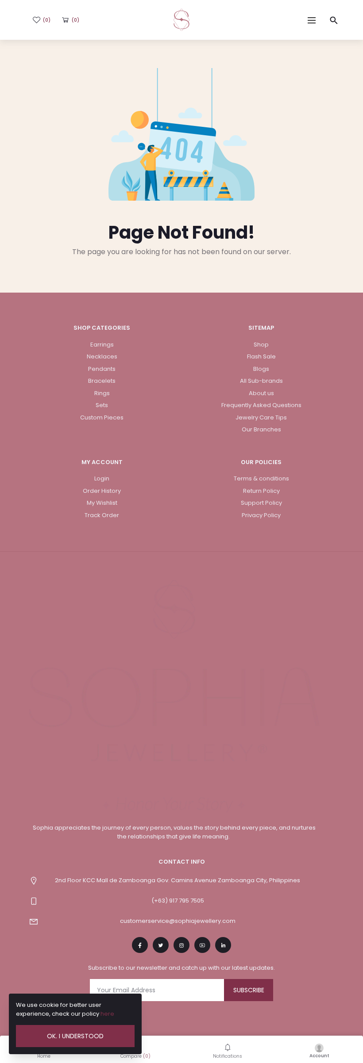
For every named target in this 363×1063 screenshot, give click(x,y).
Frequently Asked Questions (261, 405)
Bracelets (102, 381)
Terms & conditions (261, 478)
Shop (261, 344)
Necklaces (102, 356)
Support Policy (261, 503)
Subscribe (248, 990)
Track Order (102, 515)
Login (101, 478)
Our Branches (261, 429)
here (107, 1014)
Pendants (102, 369)
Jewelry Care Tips (261, 417)
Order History (102, 491)
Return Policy (261, 491)
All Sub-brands (261, 381)
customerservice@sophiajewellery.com (178, 921)
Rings (102, 393)
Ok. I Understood (75, 1036)
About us (261, 393)
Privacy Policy (261, 515)
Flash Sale (261, 356)
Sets (102, 405)
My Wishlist (102, 503)
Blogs (261, 369)
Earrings (102, 344)
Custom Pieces (102, 417)
